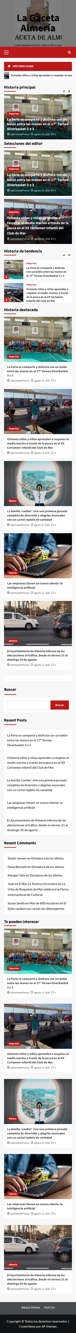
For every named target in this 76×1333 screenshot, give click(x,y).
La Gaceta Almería (38, 23)
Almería (13, 641)
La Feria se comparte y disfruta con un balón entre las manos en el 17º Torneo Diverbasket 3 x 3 (38, 124)
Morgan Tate (16, 875)
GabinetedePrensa (19, 134)
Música (30, 286)
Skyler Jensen (17, 858)
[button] (8, 52)
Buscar (10, 689)
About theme (30, 1307)
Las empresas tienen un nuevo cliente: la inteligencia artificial (35, 585)
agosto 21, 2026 (42, 665)
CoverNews (27, 1326)
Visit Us (49, 1307)
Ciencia (13, 573)
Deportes (14, 113)
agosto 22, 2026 (42, 134)
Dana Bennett (17, 867)
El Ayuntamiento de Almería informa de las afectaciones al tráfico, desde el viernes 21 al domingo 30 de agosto (37, 655)
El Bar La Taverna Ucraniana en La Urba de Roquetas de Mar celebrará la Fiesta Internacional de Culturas (38, 889)
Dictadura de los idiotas (47, 858)
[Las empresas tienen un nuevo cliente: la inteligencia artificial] (38, 555)
